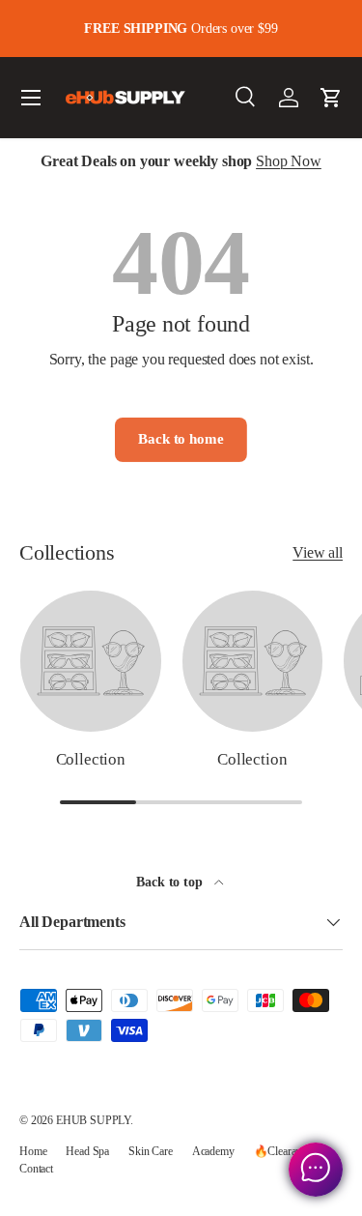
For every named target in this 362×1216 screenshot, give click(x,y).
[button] (331, 97)
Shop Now (288, 161)
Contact (36, 1168)
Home (32, 1151)
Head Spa (87, 1151)
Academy (213, 1151)
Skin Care (150, 1151)
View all (317, 552)
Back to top (171, 881)
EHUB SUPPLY (93, 1120)
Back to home (180, 439)
